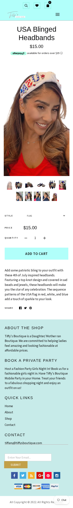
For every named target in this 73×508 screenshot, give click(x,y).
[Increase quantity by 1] (44, 237)
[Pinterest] (48, 478)
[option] (36, 117)
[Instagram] (57, 478)
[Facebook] (14, 478)
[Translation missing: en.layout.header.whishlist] (37, 5)
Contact (10, 425)
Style (9, 215)
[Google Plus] (39, 478)
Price (9, 227)
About (9, 412)
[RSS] (31, 478)
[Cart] (49, 5)
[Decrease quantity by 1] (25, 237)
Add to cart (36, 253)
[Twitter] (23, 478)
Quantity (11, 238)
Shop (8, 419)
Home (9, 406)
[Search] (26, 5)
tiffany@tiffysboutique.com (23, 443)
